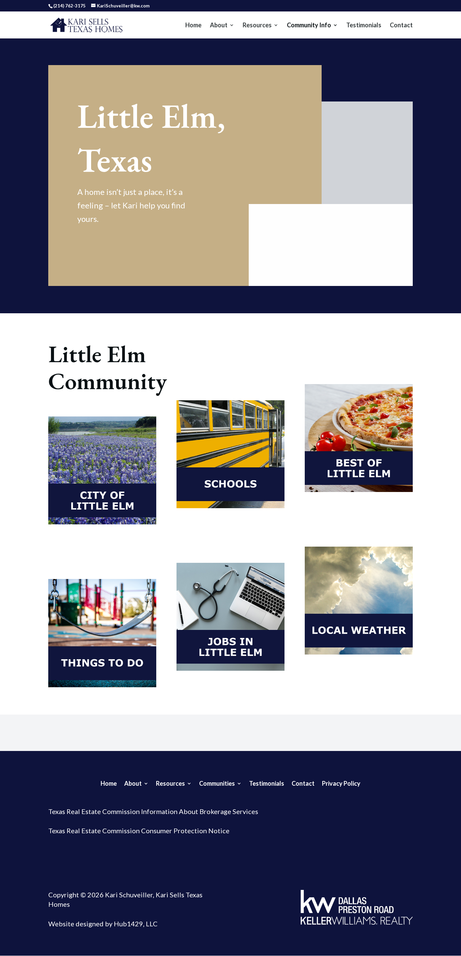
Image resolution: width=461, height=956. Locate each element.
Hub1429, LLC (135, 924)
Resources (257, 26)
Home (193, 26)
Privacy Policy (341, 783)
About (218, 26)
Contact (401, 26)
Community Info (309, 26)
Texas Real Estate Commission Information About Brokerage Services (153, 811)
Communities (217, 783)
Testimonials (363, 26)
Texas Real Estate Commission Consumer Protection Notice (138, 831)
